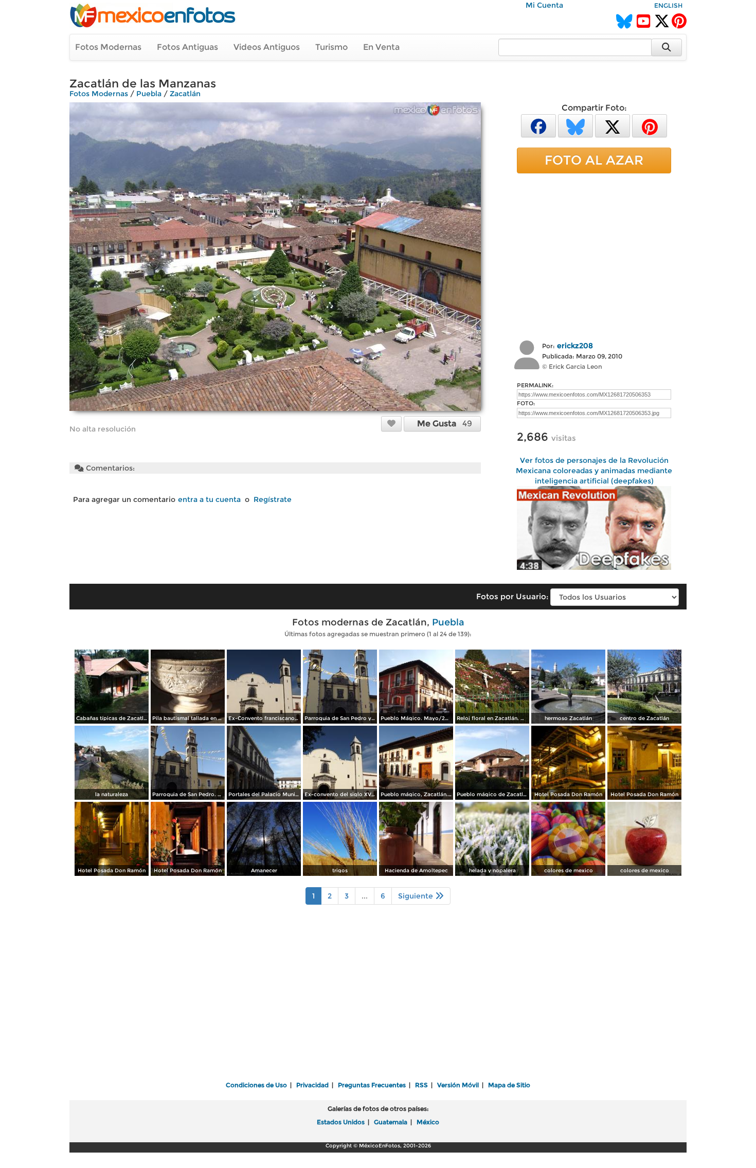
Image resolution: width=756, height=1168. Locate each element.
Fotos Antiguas (187, 47)
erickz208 (575, 345)
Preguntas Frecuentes (372, 1085)
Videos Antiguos (266, 47)
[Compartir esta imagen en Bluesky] (575, 125)
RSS (421, 1085)
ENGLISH (668, 5)
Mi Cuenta (544, 5)
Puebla (148, 93)
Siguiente (416, 896)
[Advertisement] (594, 256)
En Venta (381, 47)
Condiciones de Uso (256, 1085)
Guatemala (390, 1122)
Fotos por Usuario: (512, 596)
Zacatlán (185, 93)
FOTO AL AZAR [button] (594, 160)
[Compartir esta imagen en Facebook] (538, 125)
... (365, 896)
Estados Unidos (341, 1122)
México (428, 1122)
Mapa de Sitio (509, 1085)
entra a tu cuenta (209, 499)
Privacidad (312, 1085)
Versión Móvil (458, 1085)
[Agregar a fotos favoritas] (391, 423)
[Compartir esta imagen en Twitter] (612, 125)
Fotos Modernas (108, 47)
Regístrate (273, 499)
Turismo (331, 47)
